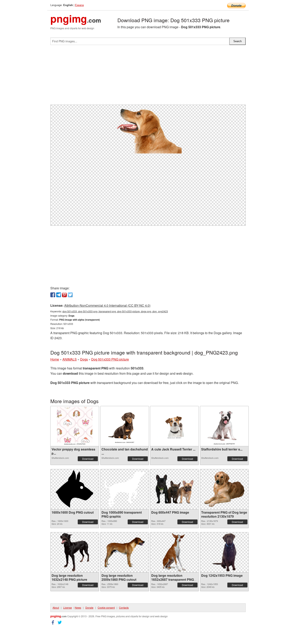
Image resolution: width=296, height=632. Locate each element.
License (67, 607)
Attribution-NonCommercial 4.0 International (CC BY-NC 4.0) (107, 305)
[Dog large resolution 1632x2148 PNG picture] (74, 552)
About (56, 607)
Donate (89, 607)
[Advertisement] (148, 76)
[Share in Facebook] (52, 294)
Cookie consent (106, 607)
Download (87, 458)
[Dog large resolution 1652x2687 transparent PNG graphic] (174, 552)
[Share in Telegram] (58, 294)
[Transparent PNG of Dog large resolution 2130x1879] (224, 489)
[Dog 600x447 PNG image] (174, 489)
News (78, 607)
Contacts (124, 607)
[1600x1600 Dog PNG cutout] (75, 489)
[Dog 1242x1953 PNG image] (224, 552)
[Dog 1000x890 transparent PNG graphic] (125, 489)
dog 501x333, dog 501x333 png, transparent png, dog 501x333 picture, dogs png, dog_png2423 (115, 311)
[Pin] (64, 294)
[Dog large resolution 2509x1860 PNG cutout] (125, 552)
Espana (79, 5)
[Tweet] (70, 294)
